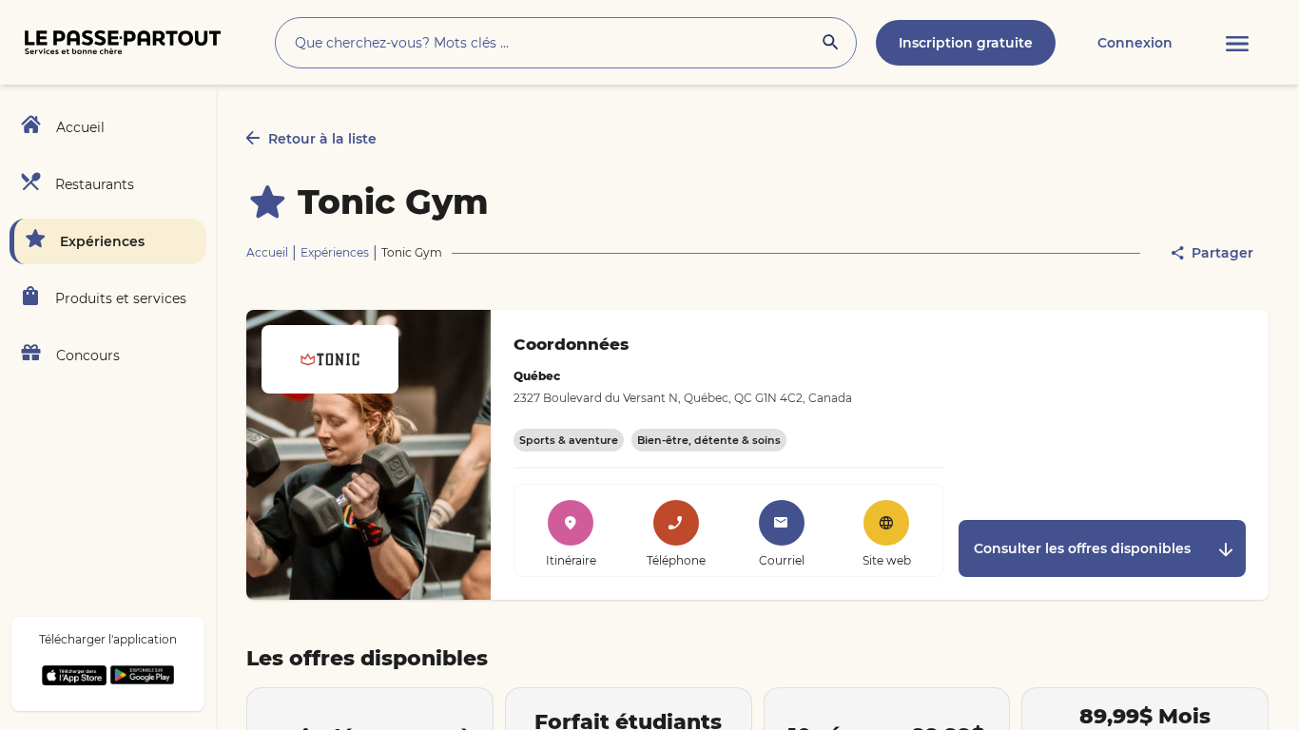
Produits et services (120, 298)
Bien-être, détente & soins (709, 440)
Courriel (782, 560)
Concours (88, 355)
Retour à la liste (322, 138)
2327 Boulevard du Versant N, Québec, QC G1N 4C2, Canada (683, 398)
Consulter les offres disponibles (1082, 548)
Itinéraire (571, 560)
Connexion (1135, 42)
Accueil (80, 127)
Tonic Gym (393, 201)
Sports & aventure (568, 440)
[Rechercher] (830, 44)
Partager (1222, 252)
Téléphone (676, 560)
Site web (887, 560)
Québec (537, 376)
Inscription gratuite (966, 42)
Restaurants (94, 184)
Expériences (102, 241)
